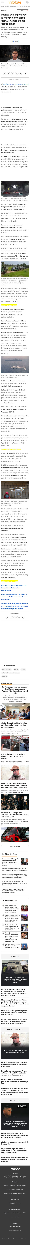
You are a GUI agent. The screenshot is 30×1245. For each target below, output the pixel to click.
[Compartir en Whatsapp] (4, 74)
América (6, 1185)
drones (23, 669)
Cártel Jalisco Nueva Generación (10, 673)
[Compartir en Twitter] (12, 74)
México (3, 10)
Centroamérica (8, 1193)
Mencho (4, 676)
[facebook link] (5, 1176)
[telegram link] (20, 1176)
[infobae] (15, 2)
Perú (22, 1189)
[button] (2, 2)
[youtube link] (17, 1176)
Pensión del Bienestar (6, 6)
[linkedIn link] (24, 1176)
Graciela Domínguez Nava (19, 6)
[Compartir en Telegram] (20, 74)
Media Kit (17, 1217)
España (24, 1185)
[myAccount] (27, 2)
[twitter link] (9, 1176)
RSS (24, 1193)
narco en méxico (6, 669)
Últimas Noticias (17, 1193)
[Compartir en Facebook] (8, 74)
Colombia (18, 1185)
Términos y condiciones (15, 1226)
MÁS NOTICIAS (15, 846)
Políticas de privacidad (15, 1230)
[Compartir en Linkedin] (16, 74)
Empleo (18, 1203)
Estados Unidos (10, 1189)
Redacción (12, 1203)
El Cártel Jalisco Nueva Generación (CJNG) (15, 84)
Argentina (12, 1185)
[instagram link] (13, 1176)
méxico (16, 669)
